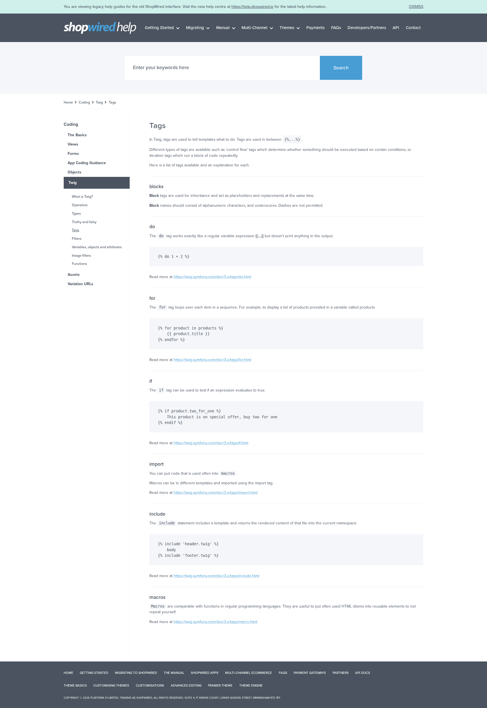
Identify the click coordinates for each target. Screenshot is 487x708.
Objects (74, 172)
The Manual (174, 673)
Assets (74, 274)
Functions (79, 263)
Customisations (150, 685)
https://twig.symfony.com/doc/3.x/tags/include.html (216, 575)
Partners (341, 673)
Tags (75, 230)
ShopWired (144, 698)
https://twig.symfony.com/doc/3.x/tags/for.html (212, 359)
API (396, 27)
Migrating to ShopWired (136, 673)
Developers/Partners (366, 27)
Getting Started (159, 27)
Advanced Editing (186, 685)
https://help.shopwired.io (252, 6)
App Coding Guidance (87, 162)
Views (73, 144)
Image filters (81, 255)
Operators (80, 205)
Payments (315, 27)
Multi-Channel (254, 27)
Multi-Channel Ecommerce (248, 673)
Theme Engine (251, 685)
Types (76, 213)
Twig (99, 102)
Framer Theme (220, 685)
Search (341, 68)
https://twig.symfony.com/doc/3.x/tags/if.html (211, 443)
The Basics (77, 135)
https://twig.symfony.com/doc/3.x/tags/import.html (216, 492)
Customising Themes (111, 685)
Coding (84, 102)
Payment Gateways (310, 673)
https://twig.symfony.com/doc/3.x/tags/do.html (212, 276)
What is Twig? (82, 196)
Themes (287, 27)
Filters (76, 238)
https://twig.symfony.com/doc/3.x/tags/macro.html (215, 621)
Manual (223, 27)
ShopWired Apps (204, 673)
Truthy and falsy (84, 222)
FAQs (336, 27)
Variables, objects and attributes (97, 247)
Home (68, 102)
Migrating (195, 27)
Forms (73, 153)
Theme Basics (75, 685)
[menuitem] (162, 27)
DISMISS (416, 6)
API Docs (362, 673)
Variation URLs (80, 284)
